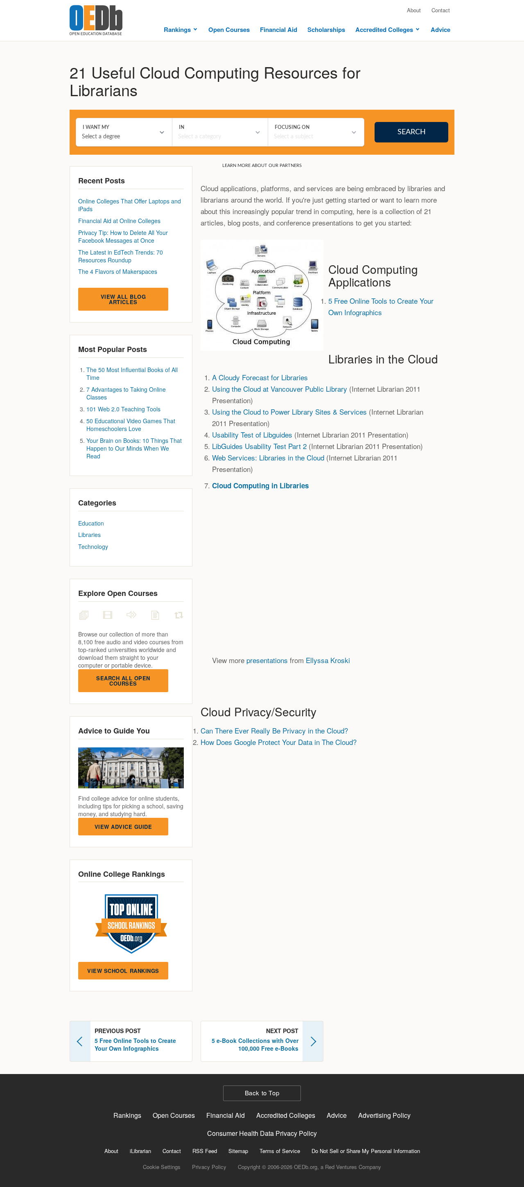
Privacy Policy (209, 1167)
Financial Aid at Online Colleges (119, 221)
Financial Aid (278, 29)
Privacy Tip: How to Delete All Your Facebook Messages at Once (123, 236)
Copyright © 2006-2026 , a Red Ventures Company (309, 1167)
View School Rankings (123, 971)
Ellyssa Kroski (328, 660)
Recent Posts (101, 180)
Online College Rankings (121, 874)
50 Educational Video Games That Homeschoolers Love (130, 425)
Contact (440, 10)
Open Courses (229, 29)
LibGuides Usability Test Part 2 (259, 446)
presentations (267, 660)
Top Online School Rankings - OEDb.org (131, 924)
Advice (440, 29)
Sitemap (238, 1151)
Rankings (177, 29)
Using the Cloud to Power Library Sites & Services (289, 411)
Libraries (89, 534)
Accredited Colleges (384, 29)
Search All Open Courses (123, 680)
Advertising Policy (384, 1115)
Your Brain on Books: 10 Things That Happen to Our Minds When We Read (134, 448)
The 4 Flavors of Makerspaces (117, 271)
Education (91, 523)
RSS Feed (204, 1151)
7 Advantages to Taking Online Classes (126, 393)
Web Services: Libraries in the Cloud (268, 457)
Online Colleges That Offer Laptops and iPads (129, 205)
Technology (93, 546)
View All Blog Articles (123, 299)
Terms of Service (280, 1151)
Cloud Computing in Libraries (260, 485)
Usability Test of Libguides (252, 434)
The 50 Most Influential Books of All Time (132, 373)
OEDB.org (96, 20)
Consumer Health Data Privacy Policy (262, 1133)
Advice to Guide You (114, 730)
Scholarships (326, 29)
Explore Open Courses (118, 593)
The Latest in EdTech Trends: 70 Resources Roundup (120, 256)
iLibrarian (140, 1151)
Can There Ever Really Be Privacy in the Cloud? (274, 730)
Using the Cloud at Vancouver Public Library (279, 389)
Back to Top (262, 1092)
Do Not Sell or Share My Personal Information (366, 1151)
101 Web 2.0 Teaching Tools (123, 409)
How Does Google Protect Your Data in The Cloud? (279, 742)
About (414, 10)
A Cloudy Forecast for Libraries (260, 377)
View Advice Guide (123, 826)
